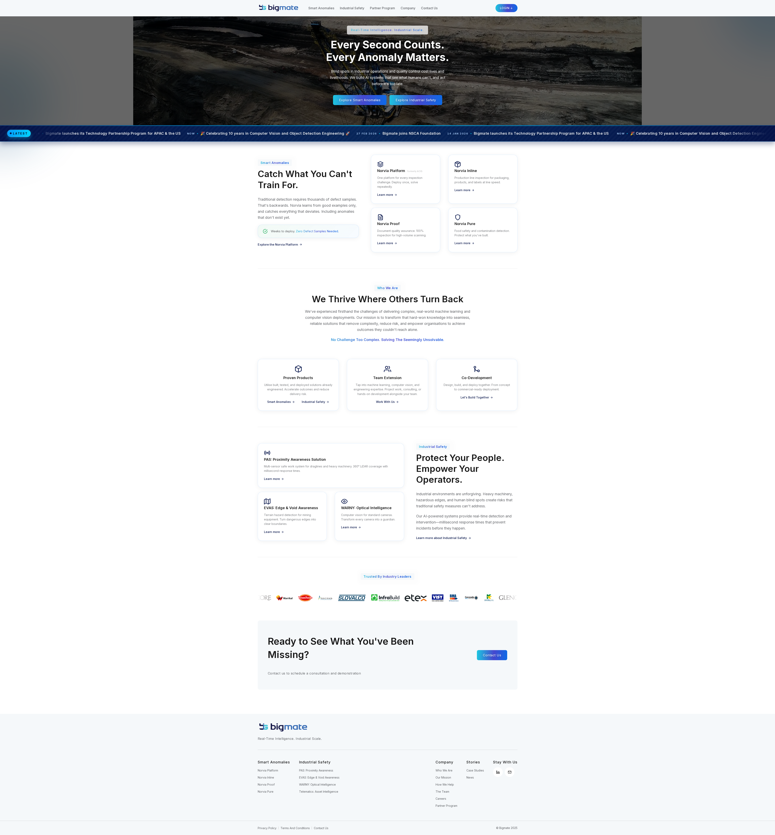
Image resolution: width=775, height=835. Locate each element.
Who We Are (444, 770)
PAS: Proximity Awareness (316, 770)
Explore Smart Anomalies (360, 100)
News (470, 777)
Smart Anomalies (321, 8)
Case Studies (475, 770)
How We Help (445, 784)
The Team (442, 791)
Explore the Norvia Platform (278, 244)
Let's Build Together (475, 397)
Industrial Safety (352, 8)
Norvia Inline (266, 777)
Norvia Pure (265, 791)
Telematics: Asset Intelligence (318, 791)
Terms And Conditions (295, 828)
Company (408, 8)
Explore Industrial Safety (416, 100)
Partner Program (382, 8)
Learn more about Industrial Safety (441, 538)
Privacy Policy (267, 828)
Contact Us (429, 8)
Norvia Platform (268, 770)
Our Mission (443, 777)
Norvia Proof (266, 784)
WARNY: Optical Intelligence (317, 784)
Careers (441, 798)
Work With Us (385, 401)
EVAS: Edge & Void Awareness (319, 777)
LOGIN (505, 8)
